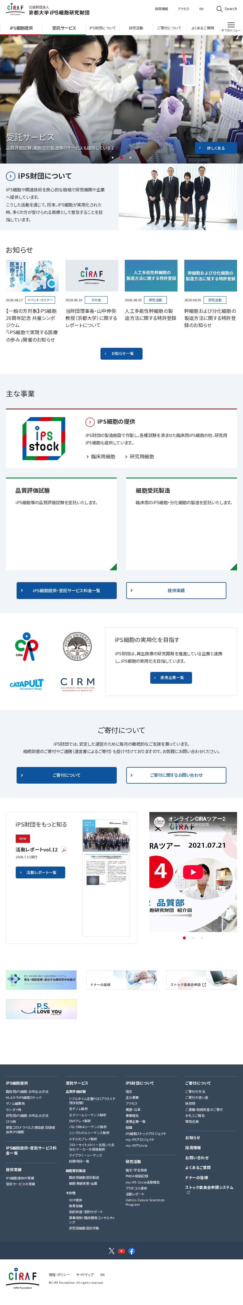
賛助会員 (192, 1121)
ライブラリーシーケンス (85, 1155)
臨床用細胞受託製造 (84, 1177)
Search (231, 8)
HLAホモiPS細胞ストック (23, 1097)
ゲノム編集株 (15, 1103)
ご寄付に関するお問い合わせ (176, 775)
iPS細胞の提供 (116, 421)
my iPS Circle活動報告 (143, 1182)
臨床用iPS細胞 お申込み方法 (27, 1091)
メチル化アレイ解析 (83, 1139)
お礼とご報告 (195, 1115)
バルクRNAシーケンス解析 (88, 1127)
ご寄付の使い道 (196, 1097)
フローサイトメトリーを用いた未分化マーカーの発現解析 (91, 1147)
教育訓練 (75, 1206)
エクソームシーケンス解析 (87, 1115)
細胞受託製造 (76, 1170)
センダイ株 (13, 1109)
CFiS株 (11, 1121)
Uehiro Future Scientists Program (145, 1202)
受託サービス (77, 1083)
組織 (129, 1127)
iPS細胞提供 (17, 1083)
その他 (71, 1193)
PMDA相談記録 (137, 1176)
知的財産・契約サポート (86, 1212)
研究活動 (133, 1161)
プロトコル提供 (136, 1188)
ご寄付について (67, 775)
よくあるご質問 (198, 1167)
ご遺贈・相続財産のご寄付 (204, 1109)
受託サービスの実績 (20, 1184)
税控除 (190, 1103)
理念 (129, 1091)
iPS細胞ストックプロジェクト (146, 1133)
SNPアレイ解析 (80, 1121)
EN (201, 8)
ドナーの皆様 (196, 1177)
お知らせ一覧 (122, 353)
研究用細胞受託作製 (84, 1228)
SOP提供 (75, 1200)
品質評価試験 (76, 1091)
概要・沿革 (133, 1109)
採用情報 (161, 8)
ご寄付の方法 (195, 1091)
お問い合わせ (197, 1157)
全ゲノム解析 (78, 1109)
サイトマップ (85, 1274)
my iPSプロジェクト (140, 1139)
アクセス (183, 8)
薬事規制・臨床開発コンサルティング (92, 1220)
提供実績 (176, 590)
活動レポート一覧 (42, 872)
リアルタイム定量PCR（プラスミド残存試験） (92, 1100)
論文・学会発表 (136, 1170)
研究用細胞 (142, 456)
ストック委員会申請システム (209, 1187)
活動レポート (135, 1194)
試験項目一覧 (79, 1161)
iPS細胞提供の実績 (20, 1178)
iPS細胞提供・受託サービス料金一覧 (66, 590)
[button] (112, 158)
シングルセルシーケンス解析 (89, 1133)
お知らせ (192, 1137)
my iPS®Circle (137, 1145)
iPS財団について (44, 175)
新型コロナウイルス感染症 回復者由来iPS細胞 (30, 1129)
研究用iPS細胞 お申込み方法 (27, 1115)
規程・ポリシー (59, 1274)
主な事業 (132, 1097)
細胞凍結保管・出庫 (83, 1183)
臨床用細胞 (103, 456)
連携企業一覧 (172, 677)
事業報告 (132, 1115)
